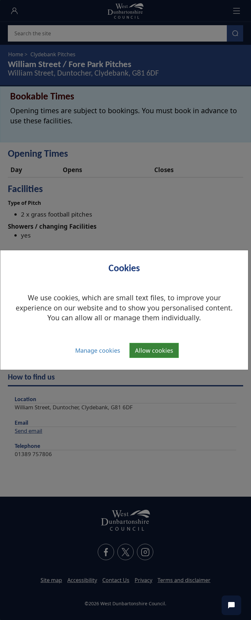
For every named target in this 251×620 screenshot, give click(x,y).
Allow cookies (154, 350)
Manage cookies (97, 350)
